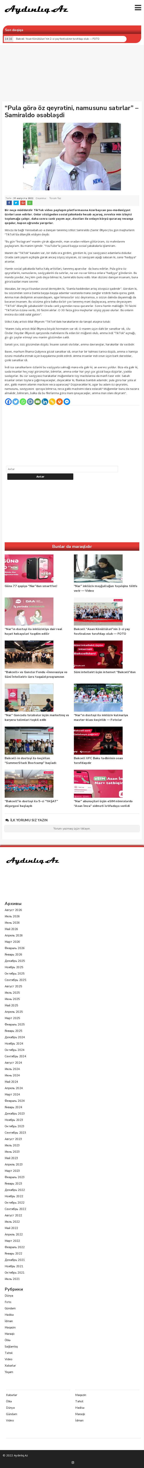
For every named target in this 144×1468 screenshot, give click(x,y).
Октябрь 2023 (15, 1126)
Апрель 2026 (14, 935)
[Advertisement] (73, 74)
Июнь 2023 (12, 1152)
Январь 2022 (13, 1253)
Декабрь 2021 (15, 1260)
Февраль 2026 (15, 948)
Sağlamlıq (11, 1346)
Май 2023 (11, 1158)
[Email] (37, 401)
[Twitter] (15, 401)
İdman (9, 1321)
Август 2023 (13, 1139)
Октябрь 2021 (15, 1273)
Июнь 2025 (12, 999)
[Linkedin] (45, 401)
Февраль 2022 (15, 1247)
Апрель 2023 (14, 1164)
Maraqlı (9, 1334)
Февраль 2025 (15, 1024)
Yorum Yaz (55, 198)
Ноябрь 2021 (14, 1266)
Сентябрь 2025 (15, 980)
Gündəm (10, 1308)
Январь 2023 (13, 1183)
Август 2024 (13, 1063)
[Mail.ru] (30, 401)
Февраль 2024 (15, 1101)
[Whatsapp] (23, 401)
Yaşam (9, 1372)
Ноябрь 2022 (14, 1196)
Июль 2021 (12, 1279)
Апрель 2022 (14, 1234)
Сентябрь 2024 (15, 1056)
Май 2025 (11, 1005)
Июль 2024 (12, 1069)
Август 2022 (13, 1215)
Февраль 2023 (15, 1177)
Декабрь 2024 (15, 1037)
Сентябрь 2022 (15, 1209)
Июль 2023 (12, 1145)
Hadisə (9, 1315)
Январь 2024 (13, 1107)
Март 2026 (12, 942)
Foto (8, 1302)
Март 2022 (12, 1241)
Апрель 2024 (14, 1088)
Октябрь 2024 (15, 1050)
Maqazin (10, 1327)
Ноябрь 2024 (14, 1043)
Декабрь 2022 (15, 1190)
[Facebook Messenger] (67, 401)
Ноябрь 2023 (14, 1120)
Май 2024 (11, 1082)
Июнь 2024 (12, 1075)
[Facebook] (8, 401)
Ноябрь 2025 (14, 967)
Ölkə (7, 1340)
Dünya (9, 1296)
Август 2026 (13, 910)
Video (9, 1359)
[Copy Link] (52, 401)
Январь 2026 (13, 954)
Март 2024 (12, 1094)
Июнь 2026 (12, 923)
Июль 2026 (12, 916)
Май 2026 (11, 929)
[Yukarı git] (137, 1461)
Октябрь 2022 (15, 1203)
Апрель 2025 (14, 1012)
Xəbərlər (10, 1366)
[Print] (59, 401)
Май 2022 (11, 1228)
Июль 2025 (12, 993)
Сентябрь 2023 (15, 1133)
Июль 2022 (12, 1222)
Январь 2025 (13, 1031)
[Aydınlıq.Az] (36, 16)
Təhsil (9, 1353)
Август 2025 (13, 986)
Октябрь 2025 (15, 973)
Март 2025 (12, 1018)
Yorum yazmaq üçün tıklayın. (72, 828)
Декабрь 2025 (15, 961)
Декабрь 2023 (15, 1113)
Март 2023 (12, 1171)
